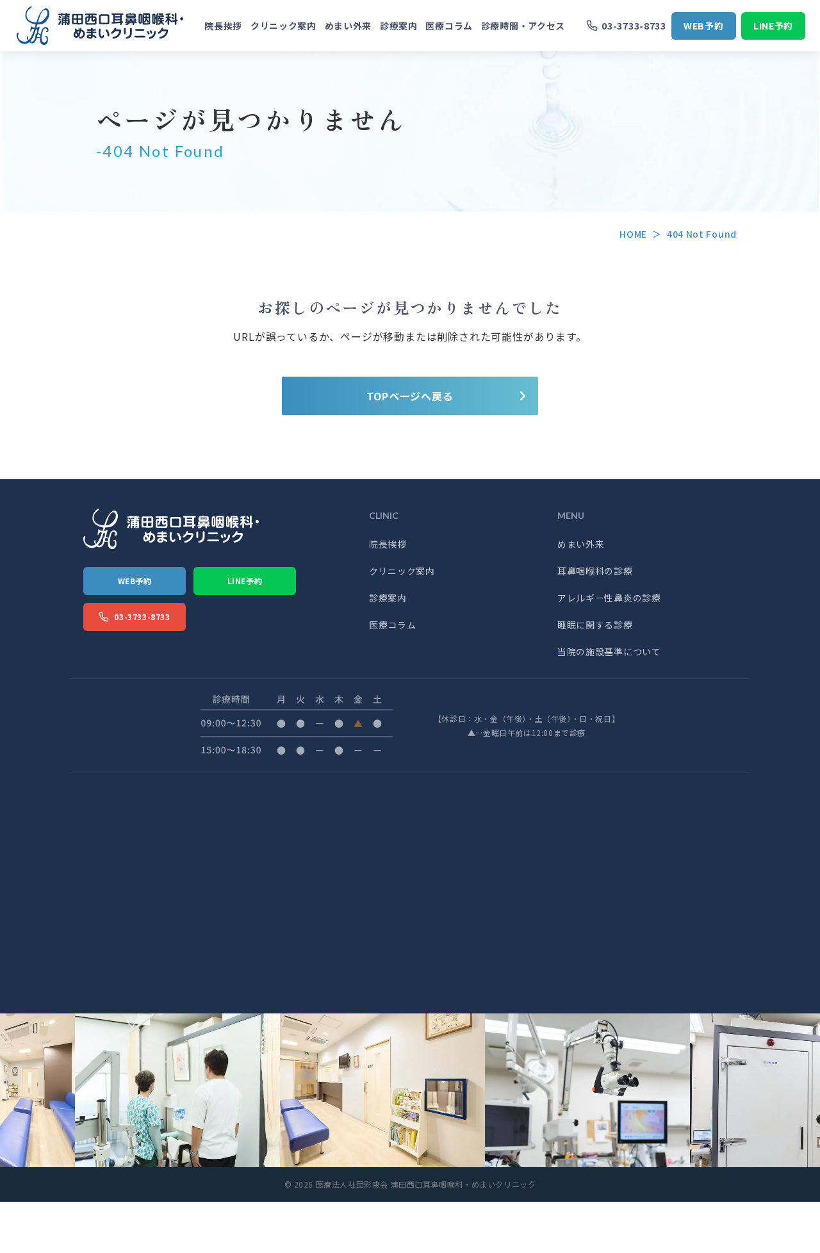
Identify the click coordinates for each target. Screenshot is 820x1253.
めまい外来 (348, 25)
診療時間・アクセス (523, 25)
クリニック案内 (283, 25)
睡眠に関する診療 (595, 624)
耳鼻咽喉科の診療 (595, 570)
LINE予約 (773, 25)
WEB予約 (704, 25)
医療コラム (449, 25)
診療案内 (399, 25)
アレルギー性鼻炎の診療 (609, 597)
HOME (633, 233)
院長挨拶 (223, 25)
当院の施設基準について (609, 651)
